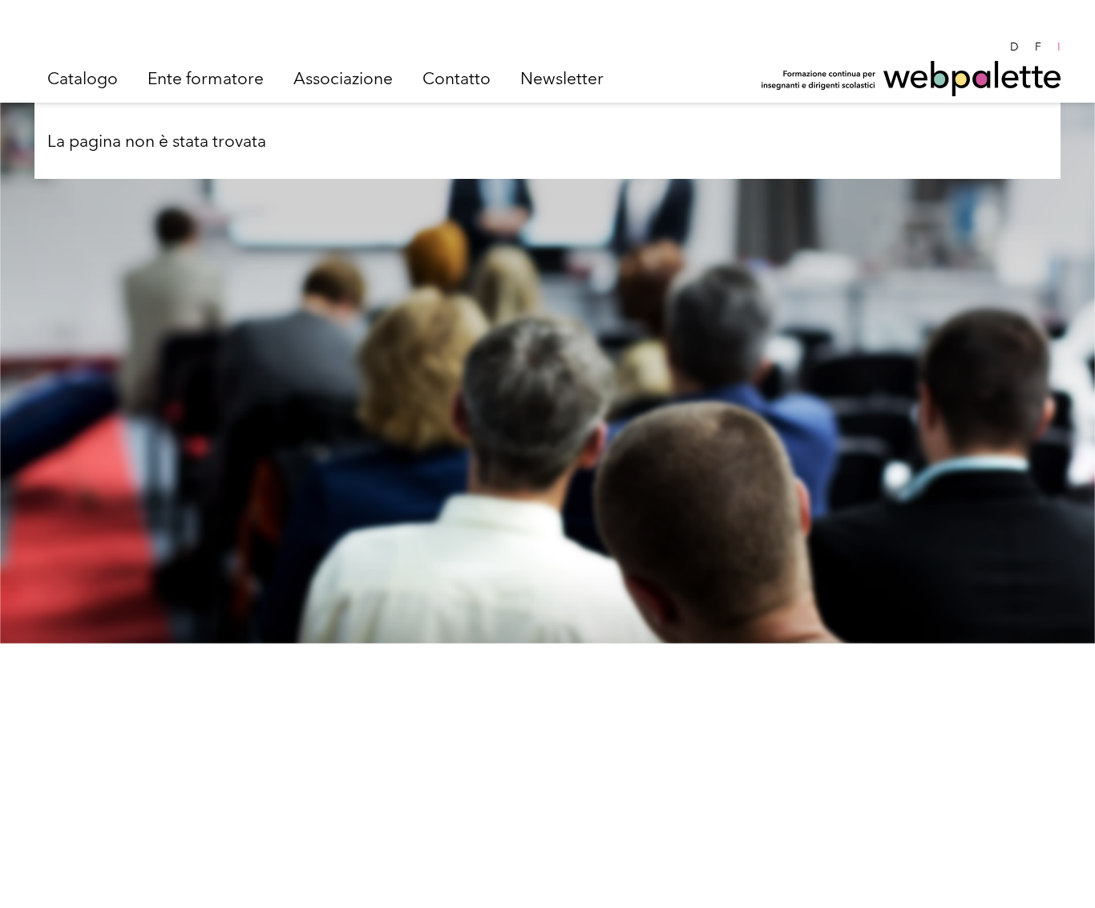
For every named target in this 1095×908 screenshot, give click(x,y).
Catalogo (82, 77)
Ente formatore (205, 77)
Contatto (456, 77)
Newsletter (562, 77)
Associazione (343, 77)
